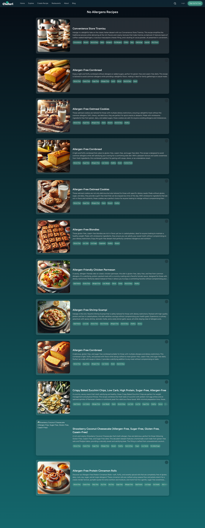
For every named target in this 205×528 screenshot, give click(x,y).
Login (183, 3)
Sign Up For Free (195, 3)
